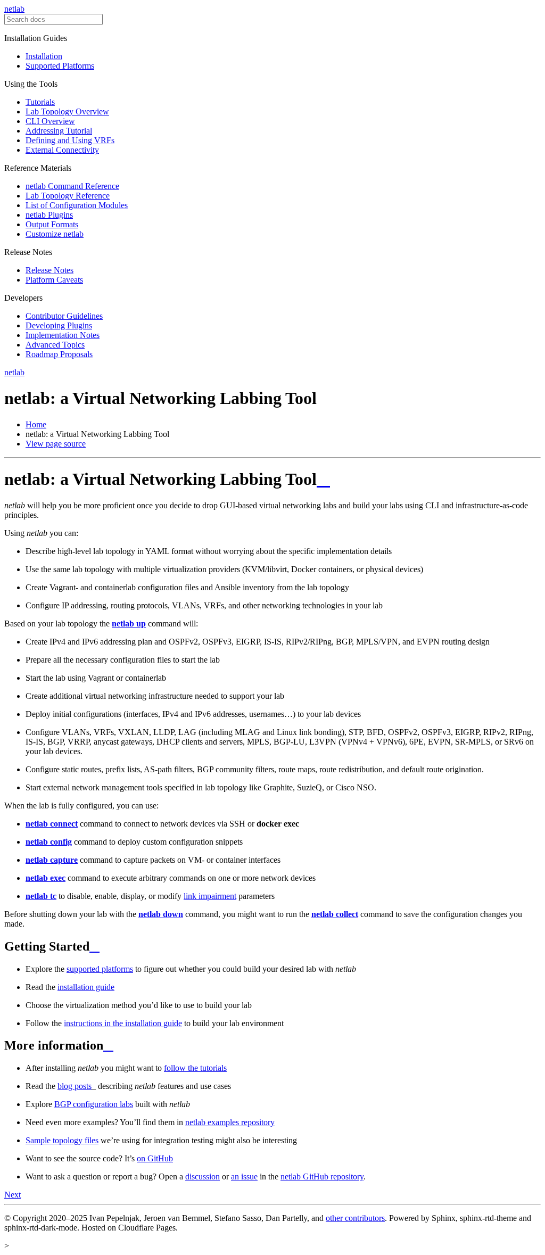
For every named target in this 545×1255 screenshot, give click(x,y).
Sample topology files (62, 1140)
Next (12, 1194)
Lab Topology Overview (67, 111)
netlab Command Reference (72, 186)
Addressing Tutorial (59, 130)
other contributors (355, 1218)
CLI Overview (50, 121)
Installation (44, 56)
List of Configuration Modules (77, 205)
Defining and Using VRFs (70, 140)
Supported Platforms (60, 65)
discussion (202, 1176)
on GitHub (155, 1158)
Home (36, 424)
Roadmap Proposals (59, 354)
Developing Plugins (59, 325)
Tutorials (40, 101)
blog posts (74, 1086)
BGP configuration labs (93, 1104)
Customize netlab (55, 233)
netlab (14, 8)
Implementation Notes (63, 335)
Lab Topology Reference (68, 195)
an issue (244, 1176)
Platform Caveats (54, 279)
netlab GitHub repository (322, 1176)
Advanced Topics (55, 344)
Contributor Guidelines (64, 315)
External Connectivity (62, 149)
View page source (56, 443)
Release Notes (49, 270)
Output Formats (52, 224)
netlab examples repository (230, 1122)
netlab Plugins (49, 214)
